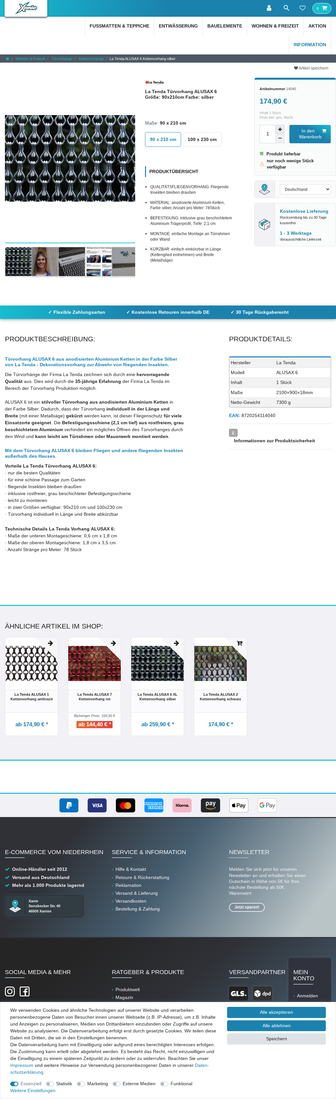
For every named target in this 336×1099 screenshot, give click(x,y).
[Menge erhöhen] (279, 129)
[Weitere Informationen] (233, 433)
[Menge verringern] (279, 138)
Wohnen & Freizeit (275, 26)
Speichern (276, 1038)
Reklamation (128, 885)
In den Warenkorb (310, 133)
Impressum (21, 1065)
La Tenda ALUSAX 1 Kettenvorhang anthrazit (31, 696)
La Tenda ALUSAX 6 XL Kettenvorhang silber (157, 696)
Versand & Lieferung (137, 893)
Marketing (97, 1083)
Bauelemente (224, 26)
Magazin (124, 997)
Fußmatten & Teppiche (119, 26)
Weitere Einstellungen (32, 1090)
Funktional (181, 1083)
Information (310, 44)
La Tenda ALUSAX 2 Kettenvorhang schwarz (220, 696)
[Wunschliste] (302, 8)
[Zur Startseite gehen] (7, 59)
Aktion (317, 26)
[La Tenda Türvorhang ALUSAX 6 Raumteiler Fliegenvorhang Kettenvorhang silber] (74, 261)
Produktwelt (128, 989)
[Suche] (286, 8)
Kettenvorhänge (91, 59)
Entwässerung (178, 26)
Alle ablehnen (276, 1025)
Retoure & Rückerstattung (142, 877)
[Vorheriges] (10, 158)
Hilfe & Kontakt (131, 869)
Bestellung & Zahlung (138, 908)
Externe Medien (139, 1083)
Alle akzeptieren (276, 1012)
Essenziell (31, 1083)
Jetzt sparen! (247, 907)
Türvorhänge (61, 59)
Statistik (64, 1083)
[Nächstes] (130, 158)
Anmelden (307, 995)
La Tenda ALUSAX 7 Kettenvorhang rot (94, 696)
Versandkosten (131, 901)
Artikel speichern (313, 68)
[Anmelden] (269, 8)
